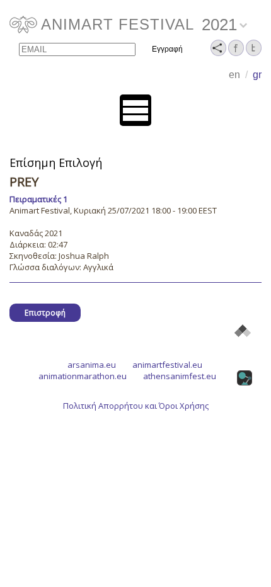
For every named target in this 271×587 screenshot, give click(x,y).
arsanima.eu (91, 364)
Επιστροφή (45, 312)
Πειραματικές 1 (38, 199)
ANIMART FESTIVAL (117, 24)
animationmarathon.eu (82, 376)
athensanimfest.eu (179, 376)
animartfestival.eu (167, 364)
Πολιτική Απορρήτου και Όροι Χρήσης (136, 405)
